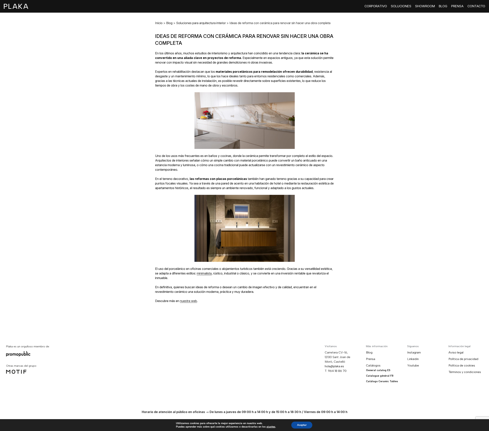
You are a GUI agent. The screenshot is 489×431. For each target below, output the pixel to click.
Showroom (425, 6)
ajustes (270, 427)
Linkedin (413, 359)
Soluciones (401, 6)
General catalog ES (378, 370)
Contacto (476, 6)
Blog (443, 6)
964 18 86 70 (337, 371)
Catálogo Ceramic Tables (382, 381)
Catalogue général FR (379, 375)
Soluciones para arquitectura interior (201, 23)
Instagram (414, 352)
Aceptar (302, 425)
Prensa (457, 6)
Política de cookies (462, 365)
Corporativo (375, 6)
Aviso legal (456, 352)
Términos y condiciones (465, 372)
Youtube (413, 365)
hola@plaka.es (334, 366)
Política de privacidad (463, 359)
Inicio (159, 23)
